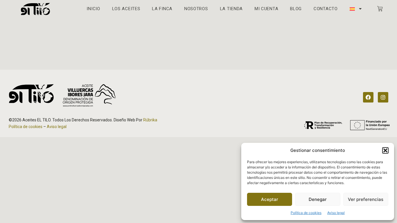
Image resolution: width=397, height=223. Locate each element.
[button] (385, 150)
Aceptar (269, 199)
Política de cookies (306, 213)
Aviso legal (336, 213)
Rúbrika (150, 120)
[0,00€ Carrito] (380, 9)
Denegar (318, 199)
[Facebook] (368, 97)
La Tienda (231, 9)
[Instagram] (383, 97)
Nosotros (196, 9)
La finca (162, 9)
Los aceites (126, 9)
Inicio (93, 9)
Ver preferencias (365, 199)
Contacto (326, 9)
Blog (296, 9)
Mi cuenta (266, 9)
